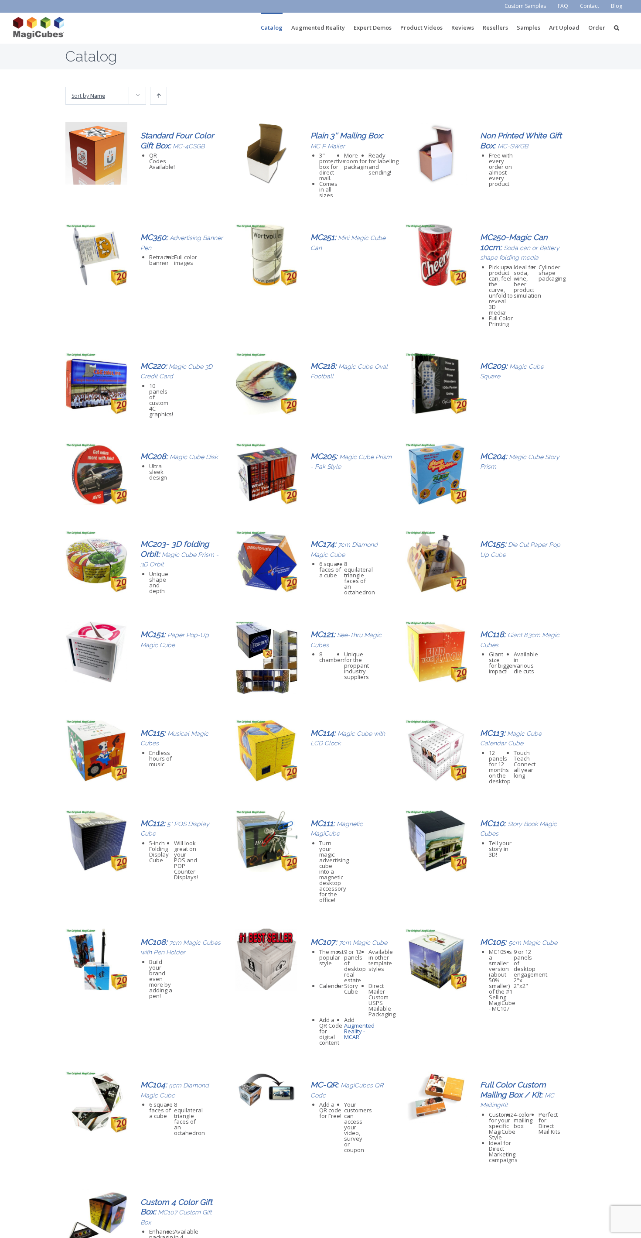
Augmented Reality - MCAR (359, 1031)
